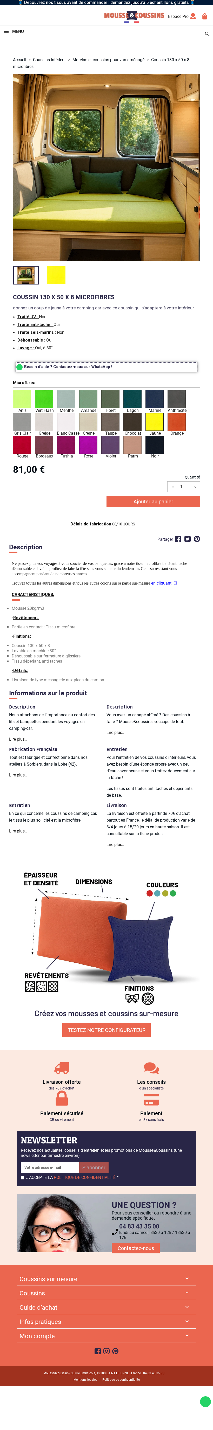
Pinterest (197, 539)
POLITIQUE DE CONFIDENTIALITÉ (85, 1177)
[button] (106, 383)
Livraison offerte (62, 1082)
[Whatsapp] (205, 1401)
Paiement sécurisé (61, 1113)
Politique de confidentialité (121, 1380)
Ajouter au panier (153, 501)
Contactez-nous (136, 1248)
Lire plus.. (18, 739)
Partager (178, 539)
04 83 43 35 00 (139, 1226)
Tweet (187, 539)
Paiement (151, 1113)
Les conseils (151, 1082)
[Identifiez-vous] (193, 17)
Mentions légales (85, 1380)
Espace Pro (178, 16)
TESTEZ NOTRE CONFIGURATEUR (106, 1030)
